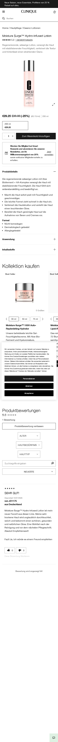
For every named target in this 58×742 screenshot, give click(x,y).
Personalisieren (29, 378)
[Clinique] (29, 11)
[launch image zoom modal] (53, 104)
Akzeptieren (29, 393)
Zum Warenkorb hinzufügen (36, 136)
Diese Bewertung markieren (17, 556)
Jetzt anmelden (48, 153)
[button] (54, 737)
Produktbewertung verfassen (29, 426)
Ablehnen (29, 386)
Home (5, 28)
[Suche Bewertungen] (52, 463)
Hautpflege (16, 28)
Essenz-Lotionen (31, 28)
